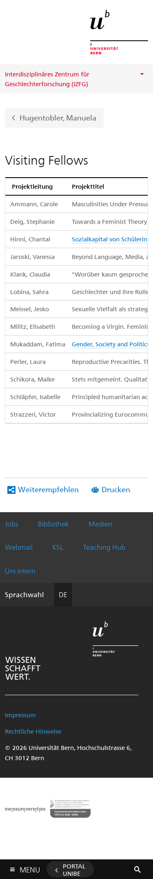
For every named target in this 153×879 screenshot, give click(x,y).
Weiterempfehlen (48, 489)
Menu (30, 868)
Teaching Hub (104, 546)
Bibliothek (53, 523)
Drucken (116, 489)
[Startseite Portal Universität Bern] (119, 32)
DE (63, 594)
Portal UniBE (74, 869)
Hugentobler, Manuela (58, 117)
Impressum (20, 715)
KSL (57, 546)
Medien (100, 523)
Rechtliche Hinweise (33, 731)
